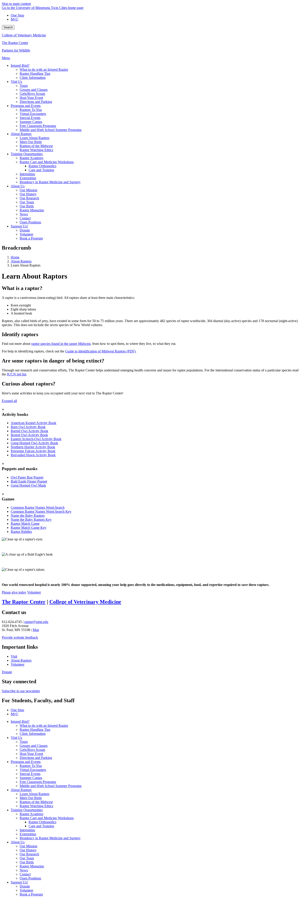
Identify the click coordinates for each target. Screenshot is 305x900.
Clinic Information (33, 733)
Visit (14, 656)
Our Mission (28, 846)
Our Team (27, 858)
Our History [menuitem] (28, 194)
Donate (7, 672)
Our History (28, 850)
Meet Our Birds (31, 798)
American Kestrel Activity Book (33, 423)
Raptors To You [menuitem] (31, 110)
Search (8, 27)
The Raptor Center (15, 43)
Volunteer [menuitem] (26, 234)
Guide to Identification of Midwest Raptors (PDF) (100, 351)
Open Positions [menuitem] (30, 222)
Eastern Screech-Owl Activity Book (36, 439)
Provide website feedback (20, 637)
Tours (24, 742)
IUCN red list (16, 374)
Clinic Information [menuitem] (33, 77)
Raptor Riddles (21, 531)
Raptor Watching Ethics (36, 806)
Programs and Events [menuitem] (26, 106)
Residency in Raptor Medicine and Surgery (50, 838)
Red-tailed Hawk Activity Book (33, 455)
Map (36, 630)
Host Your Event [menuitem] (31, 98)
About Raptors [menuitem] (21, 134)
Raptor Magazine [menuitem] (32, 210)
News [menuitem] (24, 214)
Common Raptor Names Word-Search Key (41, 511)
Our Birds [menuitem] (27, 206)
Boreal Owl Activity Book (29, 435)
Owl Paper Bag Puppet (27, 477)
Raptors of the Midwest (36, 802)
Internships (27, 830)
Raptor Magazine (32, 866)
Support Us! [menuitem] (19, 226)
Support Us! (19, 882)
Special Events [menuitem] (30, 118)
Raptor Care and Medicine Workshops (47, 818)
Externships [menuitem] (28, 178)
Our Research (29, 854)
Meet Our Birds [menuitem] (31, 142)
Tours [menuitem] (24, 86)
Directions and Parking (36, 758)
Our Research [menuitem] (29, 198)
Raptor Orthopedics (42, 822)
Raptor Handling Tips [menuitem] (35, 73)
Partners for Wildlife (16, 50)
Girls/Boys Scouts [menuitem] (32, 94)
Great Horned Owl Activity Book (34, 443)
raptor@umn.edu (36, 622)
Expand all (9, 401)
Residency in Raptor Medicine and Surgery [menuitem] (50, 182)
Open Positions (30, 878)
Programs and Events (26, 762)
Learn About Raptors (34, 794)
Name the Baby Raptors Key (31, 519)
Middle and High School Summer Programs (50, 786)
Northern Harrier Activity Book (33, 447)
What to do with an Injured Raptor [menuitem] (44, 69)
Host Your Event (31, 754)
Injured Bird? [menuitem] (20, 65)
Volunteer (34, 592)
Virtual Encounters (33, 770)
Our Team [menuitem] (27, 202)
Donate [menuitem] (25, 230)
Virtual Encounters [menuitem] (33, 114)
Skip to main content (16, 4)
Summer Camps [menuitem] (31, 122)
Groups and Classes (34, 746)
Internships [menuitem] (27, 174)
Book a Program (31, 894)
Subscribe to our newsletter (21, 691)
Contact (25, 874)
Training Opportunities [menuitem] (27, 154)
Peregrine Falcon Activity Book (33, 451)
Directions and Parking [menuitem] (36, 102)
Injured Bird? (20, 721)
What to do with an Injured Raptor (44, 725)
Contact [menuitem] (25, 218)
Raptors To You (31, 766)
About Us (18, 842)
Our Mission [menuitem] (28, 190)
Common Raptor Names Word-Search (38, 507)
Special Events (30, 774)
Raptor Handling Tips (35, 729)
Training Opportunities (27, 810)
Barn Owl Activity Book (28, 427)
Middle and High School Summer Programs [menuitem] (50, 130)
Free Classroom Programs (38, 782)
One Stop (17, 15)
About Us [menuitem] (18, 186)
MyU (14, 19)
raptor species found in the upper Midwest (60, 344)
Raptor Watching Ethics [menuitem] (36, 150)
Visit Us (16, 738)
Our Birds (27, 862)
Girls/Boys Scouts (32, 750)
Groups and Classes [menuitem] (34, 90)
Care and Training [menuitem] (41, 170)
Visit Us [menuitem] (16, 81)
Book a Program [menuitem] (31, 238)
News (24, 870)
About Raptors (21, 261)
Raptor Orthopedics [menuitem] (42, 166)
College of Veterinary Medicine (24, 35)
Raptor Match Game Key (28, 527)
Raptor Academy (32, 814)
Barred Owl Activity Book (29, 431)
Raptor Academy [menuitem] (32, 158)
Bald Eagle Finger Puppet (29, 481)
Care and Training (41, 826)
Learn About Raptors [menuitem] (34, 138)
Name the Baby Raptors (28, 515)
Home (15, 257)
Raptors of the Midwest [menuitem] (36, 146)
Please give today (14, 592)
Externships (28, 834)
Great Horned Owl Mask (28, 485)
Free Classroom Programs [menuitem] (38, 126)
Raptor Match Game (25, 523)
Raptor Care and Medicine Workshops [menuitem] (47, 162)
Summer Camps (31, 778)
